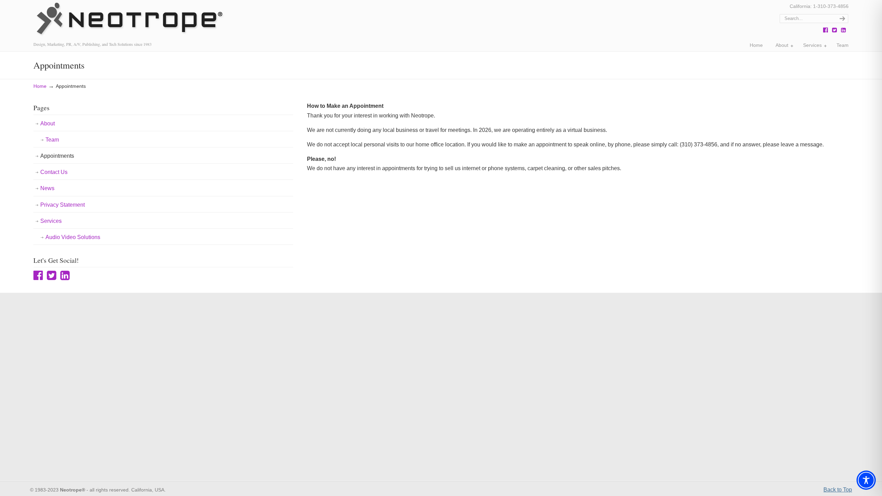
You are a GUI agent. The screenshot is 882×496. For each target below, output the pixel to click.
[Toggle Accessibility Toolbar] (866, 480)
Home (40, 86)
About (47, 123)
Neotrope (128, 20)
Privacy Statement (62, 205)
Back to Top (837, 490)
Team (52, 140)
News (47, 188)
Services (51, 221)
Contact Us (54, 172)
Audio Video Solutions (72, 237)
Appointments (57, 156)
